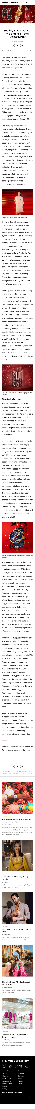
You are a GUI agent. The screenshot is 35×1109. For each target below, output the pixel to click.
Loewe (23, 773)
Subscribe (21, 1071)
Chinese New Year (20, 771)
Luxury (5, 773)
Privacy (20, 1081)
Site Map (21, 1076)
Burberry (29, 773)
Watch (4, 1073)
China (30, 771)
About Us (21, 1073)
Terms (20, 1078)
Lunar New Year (8, 771)
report (15, 469)
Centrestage (6, 1071)
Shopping (5, 1076)
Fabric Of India (7, 1078)
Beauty (4, 1089)
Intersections (6, 1081)
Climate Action (7, 1083)
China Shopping (14, 773)
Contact (20, 1083)
